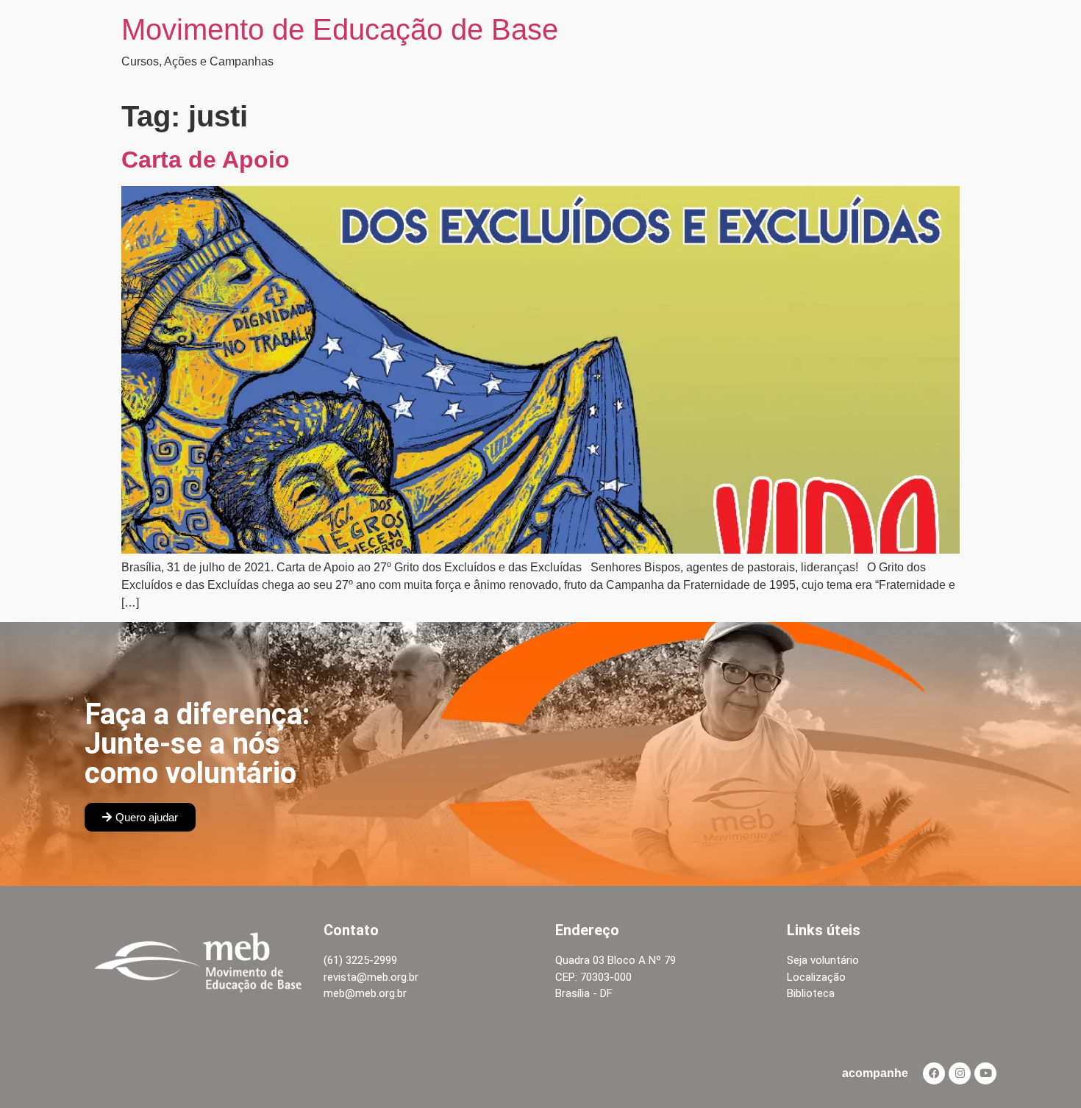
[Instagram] (960, 1073)
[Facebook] (934, 1073)
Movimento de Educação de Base (339, 29)
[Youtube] (985, 1073)
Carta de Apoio (205, 159)
